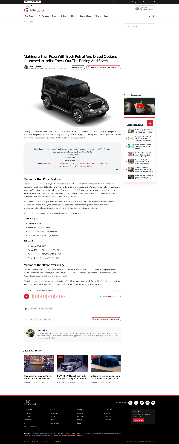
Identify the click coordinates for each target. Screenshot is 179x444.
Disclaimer (123, 2)
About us (115, 2)
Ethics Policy (132, 2)
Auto (31, 21)
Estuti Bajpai (42, 330)
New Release (29, 16)
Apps (25, 423)
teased (96, 134)
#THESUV (70, 163)
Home (26, 21)
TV (51, 426)
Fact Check (81, 416)
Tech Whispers (44, 16)
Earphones (54, 413)
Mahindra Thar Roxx (45, 308)
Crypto (79, 420)
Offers (73, 16)
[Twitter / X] (36, 319)
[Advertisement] (72, 37)
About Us (107, 413)
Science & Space (85, 16)
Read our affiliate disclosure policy (72, 435)
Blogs (106, 16)
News (54, 16)
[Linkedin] (153, 403)
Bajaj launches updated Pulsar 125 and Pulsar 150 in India (38, 377)
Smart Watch (54, 423)
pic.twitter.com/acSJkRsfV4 (96, 163)
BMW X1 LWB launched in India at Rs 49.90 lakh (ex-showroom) (71, 377)
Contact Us (152, 2)
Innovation (27, 416)
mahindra (33, 308)
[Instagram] (142, 403)
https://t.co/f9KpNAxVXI (57, 163)
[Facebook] (31, 319)
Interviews (27, 413)
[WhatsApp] (45, 319)
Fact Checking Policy (46, 441)
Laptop (52, 416)
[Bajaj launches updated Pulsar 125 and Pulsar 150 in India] (39, 363)
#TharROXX (79, 163)
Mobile (52, 420)
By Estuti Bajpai (35, 66)
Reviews (64, 16)
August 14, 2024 (87, 166)
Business (80, 413)
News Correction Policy (31, 441)
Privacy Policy (142, 2)
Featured (80, 423)
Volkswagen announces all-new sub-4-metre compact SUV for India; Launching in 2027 (105, 377)
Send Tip (138, 420)
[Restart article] (100, 296)
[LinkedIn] (40, 319)
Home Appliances (30, 426)
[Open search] (149, 16)
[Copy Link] (49, 319)
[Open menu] (153, 16)
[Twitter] (136, 403)
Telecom (98, 16)
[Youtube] (147, 403)
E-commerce (28, 420)
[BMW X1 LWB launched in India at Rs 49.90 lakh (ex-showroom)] (72, 363)
